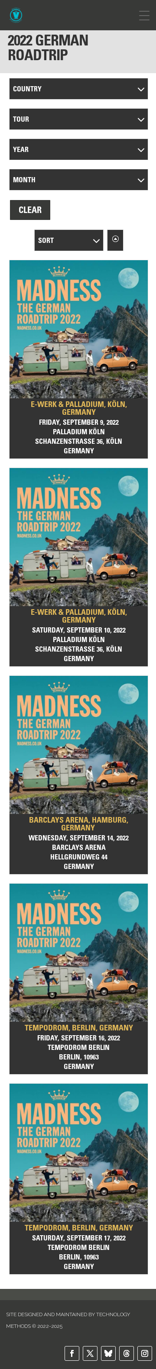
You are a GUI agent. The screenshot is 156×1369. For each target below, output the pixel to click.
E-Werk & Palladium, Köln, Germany (79, 408)
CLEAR (30, 210)
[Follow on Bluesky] (108, 1353)
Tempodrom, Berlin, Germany (79, 1028)
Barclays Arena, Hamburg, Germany (78, 824)
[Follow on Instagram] (144, 1353)
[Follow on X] (90, 1353)
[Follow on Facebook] (72, 1353)
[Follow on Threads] (126, 1353)
